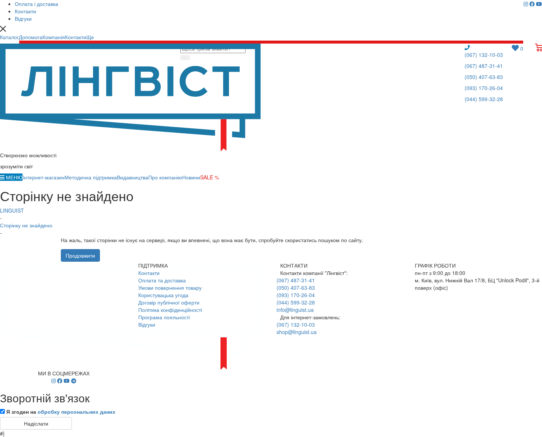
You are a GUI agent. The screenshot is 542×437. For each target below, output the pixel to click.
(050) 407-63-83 (484, 76)
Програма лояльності (164, 317)
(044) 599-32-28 (484, 99)
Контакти (149, 272)
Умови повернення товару (170, 287)
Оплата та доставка (162, 280)
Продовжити (80, 255)
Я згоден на (60, 411)
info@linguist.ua (295, 309)
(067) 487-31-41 (484, 65)
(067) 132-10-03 (484, 54)
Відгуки (146, 324)
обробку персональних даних (76, 411)
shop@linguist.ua (297, 332)
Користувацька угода (163, 295)
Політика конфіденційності (170, 309)
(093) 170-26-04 (484, 88)
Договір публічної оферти (168, 302)
